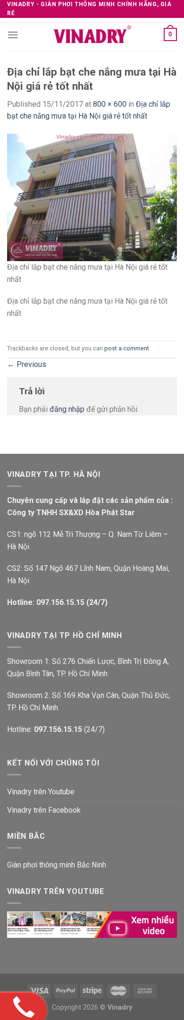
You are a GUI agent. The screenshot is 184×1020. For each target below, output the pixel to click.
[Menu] (12, 34)
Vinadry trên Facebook (44, 810)
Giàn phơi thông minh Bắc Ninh (56, 864)
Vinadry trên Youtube (41, 791)
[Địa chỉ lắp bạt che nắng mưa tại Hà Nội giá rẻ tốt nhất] (92, 196)
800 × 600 (109, 104)
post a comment (126, 348)
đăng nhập (67, 409)
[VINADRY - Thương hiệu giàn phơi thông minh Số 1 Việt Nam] (92, 34)
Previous (26, 364)
